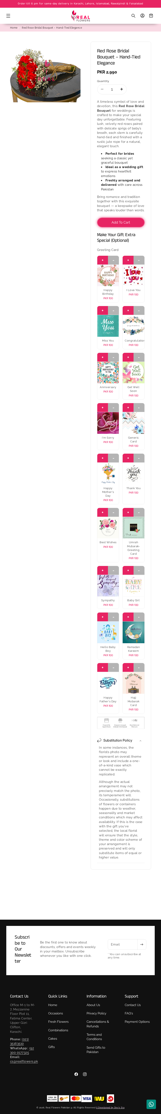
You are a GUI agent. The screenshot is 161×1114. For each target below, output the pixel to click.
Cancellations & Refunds (98, 1024)
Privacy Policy (96, 1013)
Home (14, 27)
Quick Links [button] (57, 996)
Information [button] (96, 996)
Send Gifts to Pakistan (96, 1050)
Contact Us (133, 1005)
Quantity (103, 81)
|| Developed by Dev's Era (110, 1107)
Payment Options (137, 1022)
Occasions (55, 1013)
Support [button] (131, 996)
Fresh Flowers (58, 1022)
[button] (8, 15)
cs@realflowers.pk (24, 1061)
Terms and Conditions (94, 1037)
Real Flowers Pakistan (58, 1107)
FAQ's (129, 1013)
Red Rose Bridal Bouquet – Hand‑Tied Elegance (52, 27)
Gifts (51, 1047)
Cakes (52, 1039)
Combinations (58, 1030)
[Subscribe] (141, 944)
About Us (93, 1005)
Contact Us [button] (19, 996)
